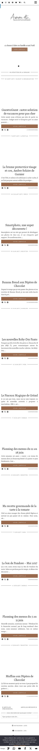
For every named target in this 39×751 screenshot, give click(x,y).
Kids (24, 364)
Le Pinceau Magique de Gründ (19, 395)
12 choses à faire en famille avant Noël (19, 45)
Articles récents (28, 707)
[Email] (16, 2)
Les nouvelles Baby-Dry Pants (19, 339)
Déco (26, 194)
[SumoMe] (36, 748)
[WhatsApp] (14, 748)
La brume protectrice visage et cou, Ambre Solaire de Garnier (19, 170)
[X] (31, 748)
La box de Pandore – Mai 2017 (19, 563)
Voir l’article (19, 49)
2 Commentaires (32, 130)
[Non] (37, 743)
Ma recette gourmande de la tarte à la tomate (19, 508)
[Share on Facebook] (2, 130)
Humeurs (24, 308)
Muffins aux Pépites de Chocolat (19, 678)
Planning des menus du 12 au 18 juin (19, 450)
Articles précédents (7, 708)
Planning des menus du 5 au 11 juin (19, 618)
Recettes (24, 251)
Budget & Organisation (25, 79)
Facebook (20, 730)
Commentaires (33, 188)
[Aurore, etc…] (20, 15)
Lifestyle (24, 136)
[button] (36, 2)
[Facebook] (12, 2)
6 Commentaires (32, 302)
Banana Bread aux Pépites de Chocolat (19, 284)
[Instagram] (5, 2)
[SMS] (8, 748)
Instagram (20, 725)
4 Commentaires (32, 696)
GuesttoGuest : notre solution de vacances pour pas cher (20, 112)
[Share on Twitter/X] (5, 130)
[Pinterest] (9, 2)
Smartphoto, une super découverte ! (19, 227)
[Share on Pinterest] (7, 130)
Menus (24, 418)
